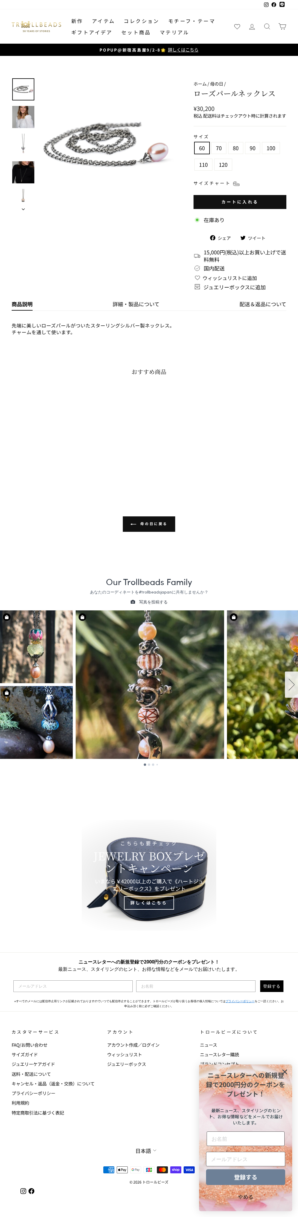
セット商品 (136, 32)
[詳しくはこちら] (149, 875)
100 (271, 148)
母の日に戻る (153, 523)
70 (219, 148)
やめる (245, 1196)
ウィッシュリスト (124, 1054)
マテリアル (174, 32)
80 (236, 148)
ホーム (200, 83)
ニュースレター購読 (219, 1054)
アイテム (103, 20)
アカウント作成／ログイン (133, 1044)
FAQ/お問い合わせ (29, 1044)
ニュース (208, 1044)
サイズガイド (25, 1054)
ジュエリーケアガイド (33, 1064)
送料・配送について (31, 1074)
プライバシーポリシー (240, 1001)
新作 (77, 20)
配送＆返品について (263, 304)
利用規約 (20, 1102)
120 (223, 164)
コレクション (141, 20)
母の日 (216, 83)
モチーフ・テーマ (191, 20)
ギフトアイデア (92, 32)
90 (253, 148)
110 (203, 164)
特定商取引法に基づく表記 (38, 1112)
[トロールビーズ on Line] (282, 4)
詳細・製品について (136, 304)
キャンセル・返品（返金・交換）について (53, 1083)
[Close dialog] (285, 1072)
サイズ (202, 136)
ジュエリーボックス (126, 1064)
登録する (272, 986)
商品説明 (22, 304)
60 (202, 148)
